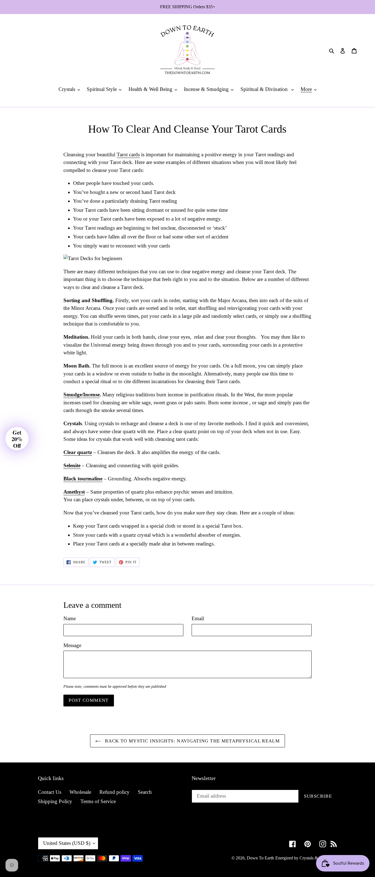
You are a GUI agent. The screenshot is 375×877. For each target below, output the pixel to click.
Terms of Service (98, 801)
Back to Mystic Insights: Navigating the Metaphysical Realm (191, 741)
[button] (17, 438)
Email (198, 618)
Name (69, 618)
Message (72, 645)
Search (145, 792)
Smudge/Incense (81, 394)
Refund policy (114, 792)
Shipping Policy (55, 801)
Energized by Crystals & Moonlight (306, 858)
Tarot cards (128, 154)
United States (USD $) (66, 843)
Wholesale (80, 792)
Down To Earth (260, 858)
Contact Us (49, 792)
